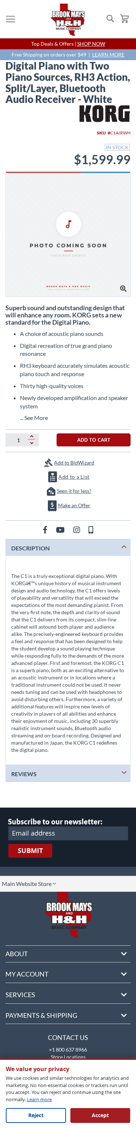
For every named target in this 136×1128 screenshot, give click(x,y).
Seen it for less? (74, 491)
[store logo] (68, 20)
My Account (27, 974)
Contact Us (68, 1037)
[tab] (68, 547)
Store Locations (68, 1057)
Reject (36, 1115)
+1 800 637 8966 (68, 1049)
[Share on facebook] (46, 529)
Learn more (39, 1099)
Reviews (24, 773)
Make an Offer (74, 505)
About (16, 954)
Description (30, 548)
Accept (100, 1115)
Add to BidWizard (74, 462)
